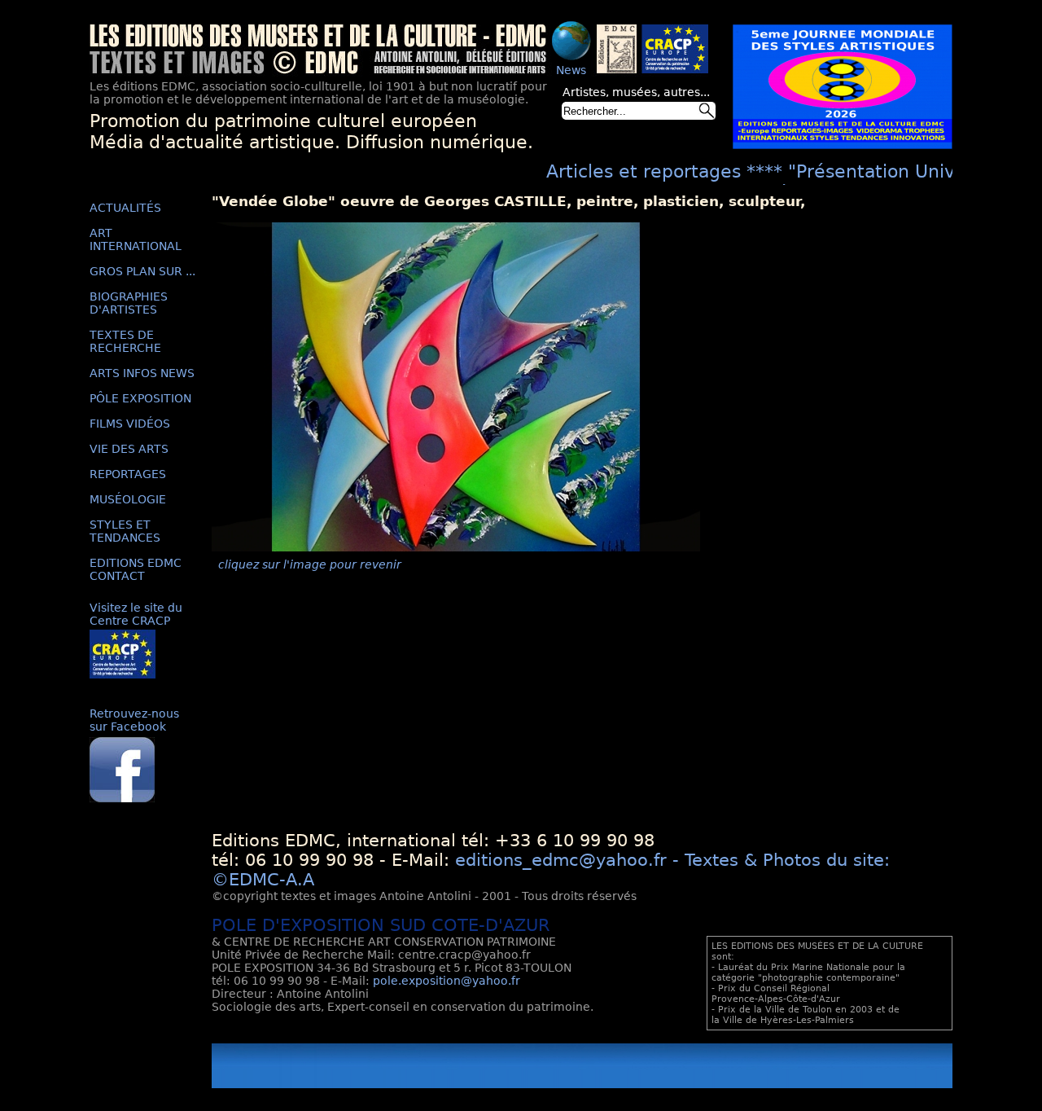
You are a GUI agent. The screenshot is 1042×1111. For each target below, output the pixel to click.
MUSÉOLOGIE (128, 499)
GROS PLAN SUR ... (142, 271)
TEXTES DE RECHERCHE (125, 341)
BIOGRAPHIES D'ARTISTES (129, 303)
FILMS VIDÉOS (130, 423)
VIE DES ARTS (129, 448)
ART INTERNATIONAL (136, 239)
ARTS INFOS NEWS (142, 373)
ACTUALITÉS (125, 207)
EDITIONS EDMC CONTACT (136, 569)
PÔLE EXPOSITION (140, 398)
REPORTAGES (128, 474)
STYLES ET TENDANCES (125, 531)
